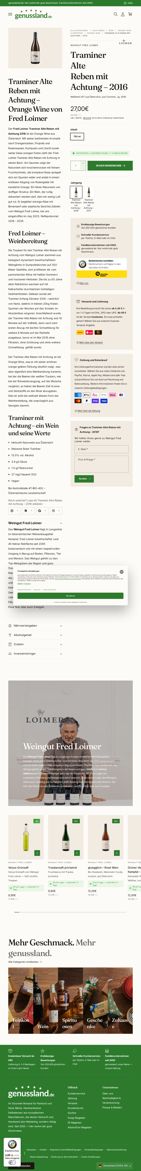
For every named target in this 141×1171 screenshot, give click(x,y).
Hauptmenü (98, 30)
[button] (10, 14)
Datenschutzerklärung (116, 1150)
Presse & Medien (112, 1107)
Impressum (31, 1150)
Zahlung (72, 1098)
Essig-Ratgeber (76, 1117)
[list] (70, 1059)
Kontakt (43, 1150)
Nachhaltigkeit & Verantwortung (111, 1100)
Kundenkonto (75, 1108)
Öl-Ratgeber (75, 1122)
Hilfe (130, 3)
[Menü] (18, 1140)
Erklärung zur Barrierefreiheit (64, 1157)
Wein (111, 30)
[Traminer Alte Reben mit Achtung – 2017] (89, 192)
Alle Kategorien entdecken (23, 961)
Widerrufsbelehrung (39, 1157)
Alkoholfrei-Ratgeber (79, 1127)
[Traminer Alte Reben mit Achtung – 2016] (76, 192)
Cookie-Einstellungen (90, 1157)
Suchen (72, 1112)
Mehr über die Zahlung (88, 410)
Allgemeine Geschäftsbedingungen (65, 1150)
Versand (87, 118)
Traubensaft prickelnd (62, 867)
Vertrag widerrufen (21, 1166)
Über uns (83, 283)
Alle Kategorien (79, 30)
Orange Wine (93, 33)
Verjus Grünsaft (18, 867)
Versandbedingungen (93, 1150)
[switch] (12, 1162)
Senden (83, 478)
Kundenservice (76, 1093)
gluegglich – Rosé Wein (103, 867)
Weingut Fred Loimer (84, 45)
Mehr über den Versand (91, 342)
